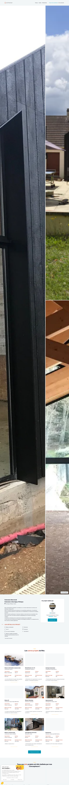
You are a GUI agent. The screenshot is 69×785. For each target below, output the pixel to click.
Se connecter (61, 2)
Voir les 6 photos (64, 592)
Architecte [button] (53, 612)
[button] (2, 783)
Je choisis (12, 779)
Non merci (5, 779)
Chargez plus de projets (34, 751)
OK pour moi (20, 779)
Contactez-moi (52, 619)
